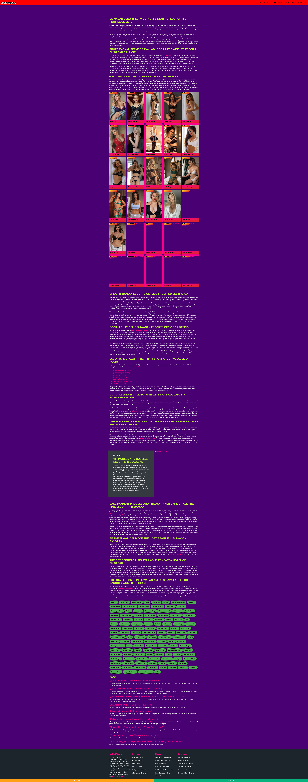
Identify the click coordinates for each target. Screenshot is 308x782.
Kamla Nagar (179, 624)
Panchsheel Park (189, 659)
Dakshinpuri (127, 667)
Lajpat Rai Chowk (130, 672)
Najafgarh (172, 663)
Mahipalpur (150, 628)
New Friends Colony (117, 637)
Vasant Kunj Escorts (185, 767)
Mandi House (167, 659)
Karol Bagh (190, 624)
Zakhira (149, 654)
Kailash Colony (189, 654)
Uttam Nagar (127, 650)
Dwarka (113, 602)
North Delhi (152, 637)
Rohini (171, 641)
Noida (130, 637)
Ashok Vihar (152, 667)
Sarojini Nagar (151, 646)
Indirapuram (125, 624)
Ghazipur (193, 667)
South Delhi (163, 646)
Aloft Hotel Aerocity (162, 767)
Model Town (125, 633)
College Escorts (137, 760)
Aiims (147, 602)
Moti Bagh (152, 663)
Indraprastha (137, 624)
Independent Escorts (139, 770)
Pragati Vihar (141, 663)
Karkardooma (128, 659)
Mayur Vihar (185, 628)
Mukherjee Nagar (149, 633)
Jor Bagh (177, 654)
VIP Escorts (136, 764)
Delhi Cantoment (164, 611)
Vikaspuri (188, 650)
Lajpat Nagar (115, 628)
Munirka (161, 633)
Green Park (127, 619)
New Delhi (192, 633)
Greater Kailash (189, 615)
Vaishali (137, 650)
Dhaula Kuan (189, 611)
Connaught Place (116, 611)
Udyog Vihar (115, 650)
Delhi (157, 672)
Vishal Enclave (115, 654)
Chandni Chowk (157, 606)
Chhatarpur (170, 606)
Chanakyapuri (144, 606)
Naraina (170, 633)
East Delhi (114, 615)
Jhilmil (169, 654)
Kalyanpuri (167, 624)
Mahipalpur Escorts (184, 757)
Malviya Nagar (162, 628)
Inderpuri (173, 667)
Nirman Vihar (139, 637)
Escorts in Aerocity (117, 776)
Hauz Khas (178, 619)
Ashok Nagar (124, 602)
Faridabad (138, 615)
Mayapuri (174, 628)
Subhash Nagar (185, 646)
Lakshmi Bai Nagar (146, 672)
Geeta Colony (176, 615)
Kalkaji (157, 624)
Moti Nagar (136, 633)
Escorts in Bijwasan (175, 554)
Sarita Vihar (139, 646)
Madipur (177, 659)
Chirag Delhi (115, 667)
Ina (187, 619)
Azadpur (163, 667)
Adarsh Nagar (136, 602)
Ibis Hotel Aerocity (161, 764)
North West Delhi (179, 637)
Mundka (162, 663)
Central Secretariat (130, 606)
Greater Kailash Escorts (186, 773)
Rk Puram (162, 641)
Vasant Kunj (148, 650)
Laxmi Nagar (128, 628)
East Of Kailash (126, 615)
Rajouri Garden (150, 641)
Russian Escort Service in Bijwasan (156, 722)
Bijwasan (191, 602)
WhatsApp (231, 780)
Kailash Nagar (115, 659)
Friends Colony (150, 615)
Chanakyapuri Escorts (185, 764)
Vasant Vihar (160, 650)
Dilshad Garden (140, 667)
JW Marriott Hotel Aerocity (164, 770)
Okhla (191, 637)
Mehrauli (114, 633)
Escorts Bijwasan (166, 55)
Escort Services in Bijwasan (140, 330)
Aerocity (168, 619)
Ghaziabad (159, 654)
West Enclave (139, 654)
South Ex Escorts (183, 760)
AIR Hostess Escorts (139, 773)
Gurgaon (148, 619)
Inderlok (114, 624)
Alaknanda (156, 602)
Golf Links (182, 663)
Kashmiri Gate (141, 659)
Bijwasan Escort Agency (147, 439)
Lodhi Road (139, 628)
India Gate (183, 667)
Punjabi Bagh (137, 641)
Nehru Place (181, 633)
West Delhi (127, 654)
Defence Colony (150, 611)
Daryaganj (138, 611)
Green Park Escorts (184, 770)
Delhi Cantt (177, 611)
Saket (129, 646)
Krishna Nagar (116, 672)
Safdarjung (180, 641)
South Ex (174, 646)
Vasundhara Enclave (174, 650)
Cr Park (128, 611)
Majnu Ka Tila (154, 659)
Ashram (166, 602)
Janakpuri (148, 624)
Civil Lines (181, 606)
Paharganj (114, 641)
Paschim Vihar (128, 663)
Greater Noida (115, 619)
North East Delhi (164, 637)
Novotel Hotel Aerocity (163, 757)
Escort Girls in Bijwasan (125, 588)
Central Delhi (115, 606)
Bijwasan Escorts (129, 27)
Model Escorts (137, 767)
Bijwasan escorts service (132, 301)
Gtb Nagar (138, 619)
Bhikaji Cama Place (178, 602)
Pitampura (125, 641)
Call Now (77, 780)
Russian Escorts (137, 757)
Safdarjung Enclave (117, 646)
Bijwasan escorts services (146, 367)
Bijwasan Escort (137, 412)
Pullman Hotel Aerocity (163, 760)
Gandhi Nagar (163, 615)
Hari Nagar (158, 619)
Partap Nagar (115, 663)
